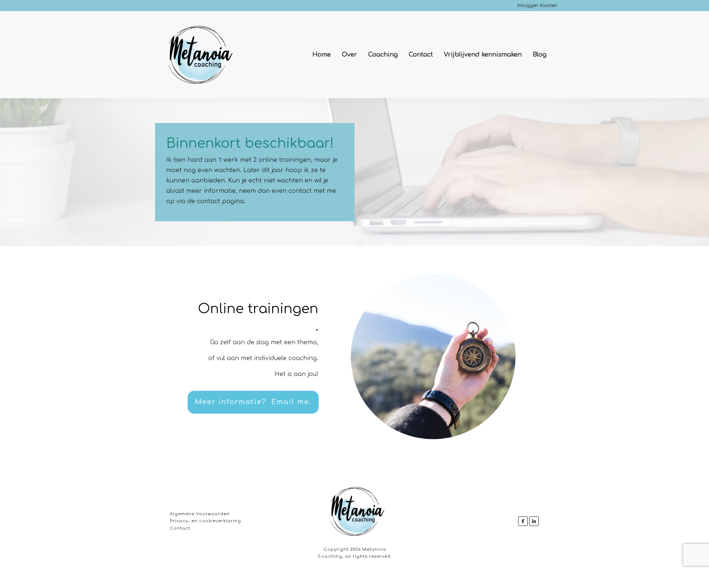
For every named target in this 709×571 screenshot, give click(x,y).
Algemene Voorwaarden (200, 514)
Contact (180, 528)
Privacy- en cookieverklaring (205, 521)
